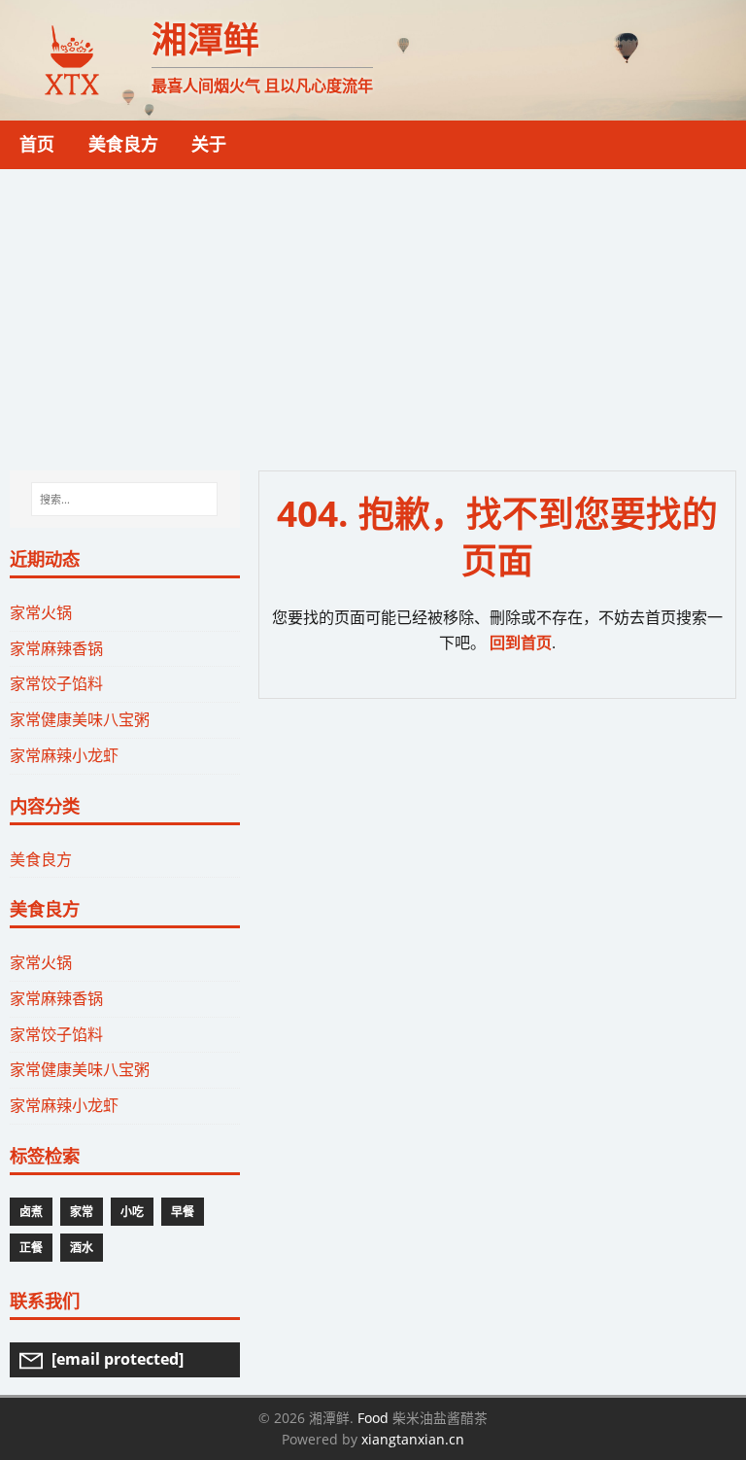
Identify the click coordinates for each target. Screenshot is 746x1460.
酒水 (81, 1247)
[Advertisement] (373, 315)
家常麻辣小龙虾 (64, 755)
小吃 (132, 1211)
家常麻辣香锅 (56, 648)
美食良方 (41, 859)
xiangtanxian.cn (412, 1439)
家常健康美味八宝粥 (80, 719)
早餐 (182, 1211)
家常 (81, 1211)
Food (373, 1417)
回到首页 (521, 642)
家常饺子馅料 (56, 683)
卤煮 (31, 1211)
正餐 (31, 1247)
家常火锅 (41, 612)
